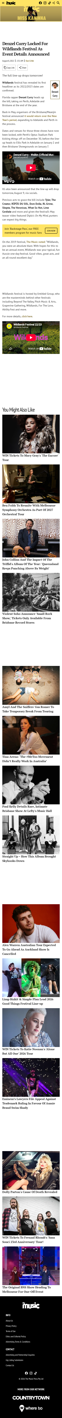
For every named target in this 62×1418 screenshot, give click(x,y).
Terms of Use (11, 1331)
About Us (9, 1320)
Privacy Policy (11, 1326)
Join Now (51, 230)
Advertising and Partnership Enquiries (20, 1355)
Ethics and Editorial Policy (16, 1336)
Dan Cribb (30, 60)
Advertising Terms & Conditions (18, 1341)
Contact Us (10, 1365)
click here (27, 316)
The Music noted (35, 242)
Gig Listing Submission (14, 1360)
